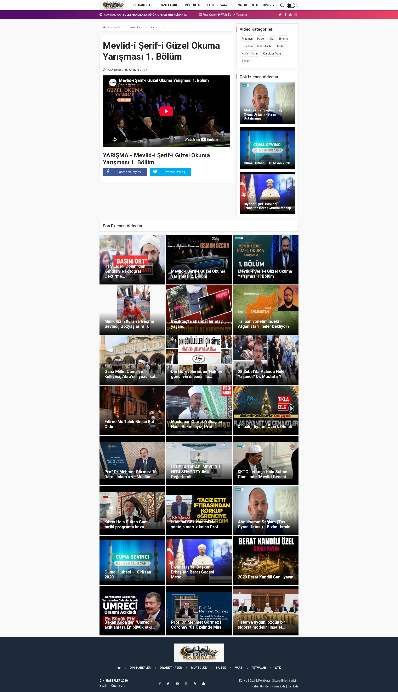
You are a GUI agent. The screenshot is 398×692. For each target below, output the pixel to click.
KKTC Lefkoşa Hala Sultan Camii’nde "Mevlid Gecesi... (263, 474)
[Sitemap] (203, 683)
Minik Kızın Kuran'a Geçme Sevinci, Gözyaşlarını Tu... (129, 324)
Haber (154, 27)
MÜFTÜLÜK (192, 5)
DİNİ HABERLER (142, 5)
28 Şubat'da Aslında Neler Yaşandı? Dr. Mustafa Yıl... (262, 374)
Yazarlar (241, 14)
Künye (243, 680)
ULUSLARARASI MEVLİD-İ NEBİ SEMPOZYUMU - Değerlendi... (195, 471)
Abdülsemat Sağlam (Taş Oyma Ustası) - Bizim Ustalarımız (263, 114)
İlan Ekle (293, 686)
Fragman (247, 38)
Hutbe (281, 46)
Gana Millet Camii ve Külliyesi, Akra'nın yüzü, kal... (131, 374)
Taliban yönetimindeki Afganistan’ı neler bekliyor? (264, 324)
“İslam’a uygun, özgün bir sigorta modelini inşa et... (261, 625)
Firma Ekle (278, 686)
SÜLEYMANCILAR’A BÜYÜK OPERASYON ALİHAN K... (155, 15)
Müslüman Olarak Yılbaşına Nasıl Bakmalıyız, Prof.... (196, 424)
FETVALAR (240, 5)
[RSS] (195, 683)
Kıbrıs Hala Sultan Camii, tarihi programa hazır (127, 524)
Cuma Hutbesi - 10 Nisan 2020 (267, 163)
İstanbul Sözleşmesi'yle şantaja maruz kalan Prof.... (197, 524)
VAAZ (224, 5)
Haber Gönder (261, 686)
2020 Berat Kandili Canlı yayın (265, 577)
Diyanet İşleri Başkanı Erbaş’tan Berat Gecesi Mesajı (267, 206)
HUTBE (210, 5)
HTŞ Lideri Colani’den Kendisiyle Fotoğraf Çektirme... (124, 271)
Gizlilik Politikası (260, 680)
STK (255, 5)
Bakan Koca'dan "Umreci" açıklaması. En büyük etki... (129, 625)
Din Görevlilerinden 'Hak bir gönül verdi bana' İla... (196, 374)
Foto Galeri (209, 14)
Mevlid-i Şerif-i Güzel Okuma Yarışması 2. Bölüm (198, 274)
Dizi (271, 38)
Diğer (267, 5)
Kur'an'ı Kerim (250, 53)
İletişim (293, 680)
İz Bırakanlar (265, 46)
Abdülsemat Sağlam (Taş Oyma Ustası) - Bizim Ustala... (266, 524)
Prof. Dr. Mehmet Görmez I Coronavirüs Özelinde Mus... (197, 625)
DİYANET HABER (169, 5)
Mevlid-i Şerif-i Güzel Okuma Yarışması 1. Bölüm (265, 274)
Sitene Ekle (279, 680)
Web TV (226, 14)
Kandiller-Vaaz (272, 53)
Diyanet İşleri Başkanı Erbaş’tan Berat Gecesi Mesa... (192, 572)
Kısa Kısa (247, 46)
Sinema (283, 38)
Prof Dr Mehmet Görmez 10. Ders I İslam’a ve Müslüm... (131, 474)
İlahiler (246, 61)
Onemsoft (118, 685)
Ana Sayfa (113, 27)
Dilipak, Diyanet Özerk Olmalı (265, 426)
